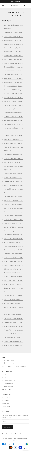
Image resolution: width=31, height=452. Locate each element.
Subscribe (7, 427)
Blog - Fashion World (7, 383)
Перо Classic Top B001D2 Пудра (14, 37)
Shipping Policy (6, 406)
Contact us (4, 378)
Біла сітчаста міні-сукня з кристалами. (16, 139)
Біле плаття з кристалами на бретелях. (16, 231)
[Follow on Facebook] (2, 433)
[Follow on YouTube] (11, 433)
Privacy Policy (5, 401)
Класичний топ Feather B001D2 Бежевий (17, 56)
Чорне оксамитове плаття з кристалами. (17, 124)
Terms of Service (6, 398)
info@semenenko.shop (8, 363)
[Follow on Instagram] (7, 433)
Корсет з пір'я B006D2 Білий (13, 178)
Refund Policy (5, 404)
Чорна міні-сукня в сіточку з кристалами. (17, 132)
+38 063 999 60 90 (8, 361)
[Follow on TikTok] (16, 433)
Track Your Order (6, 389)
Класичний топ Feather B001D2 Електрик (17, 48)
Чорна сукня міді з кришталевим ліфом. (16, 109)
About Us (4, 375)
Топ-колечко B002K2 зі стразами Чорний (17, 98)
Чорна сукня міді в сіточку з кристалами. (17, 128)
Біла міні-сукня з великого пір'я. (14, 174)
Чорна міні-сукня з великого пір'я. (15, 155)
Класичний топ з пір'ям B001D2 (14, 40)
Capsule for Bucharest (8, 386)
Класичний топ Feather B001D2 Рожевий (17, 52)
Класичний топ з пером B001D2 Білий (16, 82)
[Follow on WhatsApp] (20, 433)
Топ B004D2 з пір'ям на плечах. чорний (16, 94)
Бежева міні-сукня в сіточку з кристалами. (17, 113)
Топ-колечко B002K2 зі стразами (14, 86)
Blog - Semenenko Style (8, 381)
